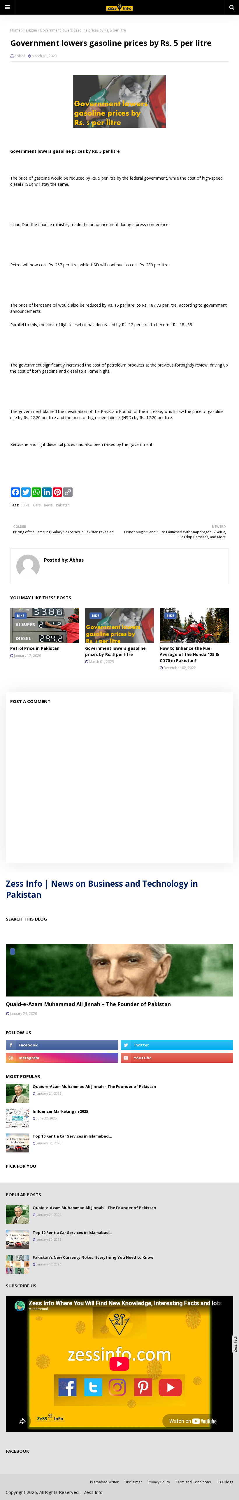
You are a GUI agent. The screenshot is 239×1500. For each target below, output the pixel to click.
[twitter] (177, 1045)
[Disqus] (119, 785)
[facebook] (62, 1045)
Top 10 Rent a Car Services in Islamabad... (72, 1136)
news (48, 505)
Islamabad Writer (104, 1482)
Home (15, 30)
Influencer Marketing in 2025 (60, 1111)
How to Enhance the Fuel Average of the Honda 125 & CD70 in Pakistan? (189, 654)
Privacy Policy (159, 1482)
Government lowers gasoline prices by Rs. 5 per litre (115, 651)
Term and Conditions (193, 1482)
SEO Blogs (225, 1482)
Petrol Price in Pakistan (34, 648)
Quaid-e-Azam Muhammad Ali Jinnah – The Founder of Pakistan (88, 1004)
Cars (37, 505)
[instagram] (62, 1058)
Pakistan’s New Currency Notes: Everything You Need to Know (93, 1257)
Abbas (19, 55)
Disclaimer (133, 1482)
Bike (25, 505)
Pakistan (30, 30)
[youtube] (177, 1058)
